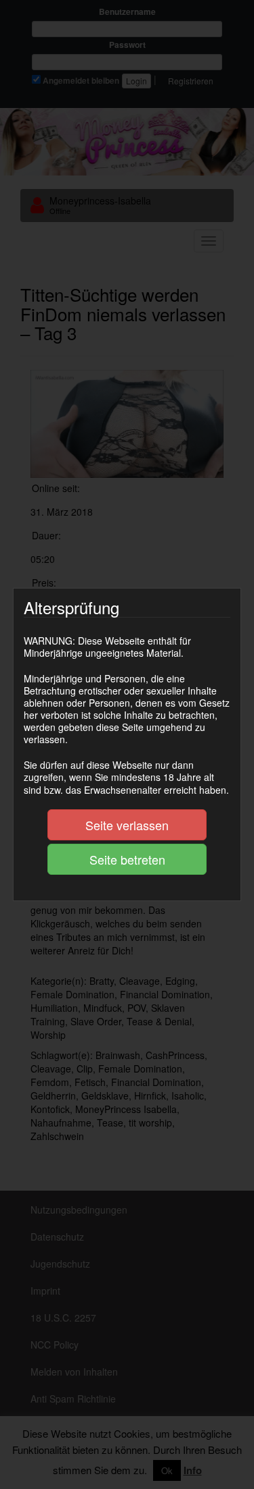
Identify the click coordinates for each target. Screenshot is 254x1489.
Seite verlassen (127, 825)
